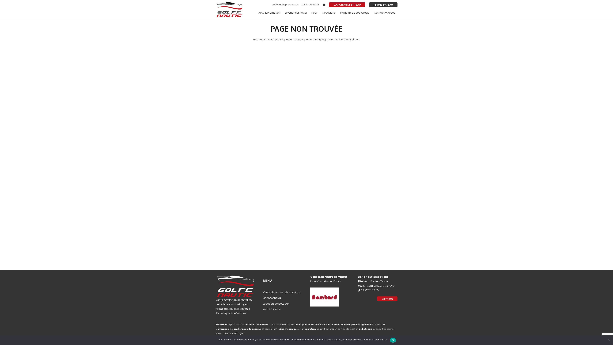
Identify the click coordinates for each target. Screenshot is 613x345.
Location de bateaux (276, 304)
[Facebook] (324, 5)
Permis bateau (272, 309)
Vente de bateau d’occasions (281, 292)
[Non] (609, 340)
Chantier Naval (272, 298)
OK (393, 340)
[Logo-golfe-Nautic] (229, 10)
